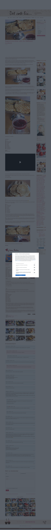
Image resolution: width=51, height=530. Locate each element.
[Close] (37, 254)
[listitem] (25, 263)
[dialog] (25, 265)
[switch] (34, 265)
